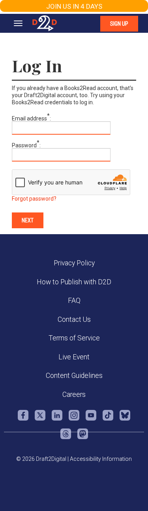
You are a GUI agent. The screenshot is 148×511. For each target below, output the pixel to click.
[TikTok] (107, 419)
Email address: (31, 118)
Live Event (74, 357)
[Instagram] (74, 419)
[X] (40, 419)
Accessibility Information (101, 459)
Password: (26, 145)
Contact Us (74, 319)
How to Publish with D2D (74, 282)
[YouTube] (90, 419)
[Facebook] (23, 419)
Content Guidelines (74, 375)
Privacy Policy (74, 263)
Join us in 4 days (74, 6)
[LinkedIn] (57, 419)
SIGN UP (119, 24)
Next (28, 220)
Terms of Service (74, 338)
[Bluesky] (124, 419)
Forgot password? (34, 198)
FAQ (74, 300)
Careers (74, 394)
